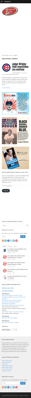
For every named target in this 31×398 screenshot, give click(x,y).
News (17, 74)
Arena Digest (5, 364)
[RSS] (3, 240)
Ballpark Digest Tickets (7, 367)
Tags (15, 246)
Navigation (8, 1)
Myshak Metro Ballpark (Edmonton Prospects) (13, 305)
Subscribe (5, 190)
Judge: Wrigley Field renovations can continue (20, 67)
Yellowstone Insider (6, 370)
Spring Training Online (7, 360)
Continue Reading (6, 87)
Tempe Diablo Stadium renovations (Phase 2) (13, 311)
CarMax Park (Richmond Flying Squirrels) (12, 300)
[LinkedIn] (11, 240)
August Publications (6, 362)
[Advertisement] (15, 33)
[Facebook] (8, 240)
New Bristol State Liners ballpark (10, 318)
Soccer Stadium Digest (7, 369)
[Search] (27, 225)
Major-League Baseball (11, 74)
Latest (4, 246)
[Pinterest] (16, 240)
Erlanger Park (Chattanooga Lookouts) (11, 302)
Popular (10, 246)
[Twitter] (6, 240)
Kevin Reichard (16, 72)
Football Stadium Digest (7, 365)
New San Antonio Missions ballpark (10, 322)
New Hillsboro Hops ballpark (8, 303)
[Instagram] (14, 240)
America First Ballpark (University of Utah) (12, 295)
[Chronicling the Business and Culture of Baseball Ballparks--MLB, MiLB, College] (10, 15)
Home (10, 55)
